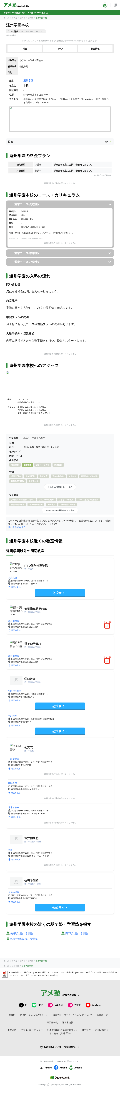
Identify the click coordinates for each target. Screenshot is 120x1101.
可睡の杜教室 (14, 690)
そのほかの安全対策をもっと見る (60, 510)
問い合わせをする (17, 527)
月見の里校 (13, 892)
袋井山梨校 (13, 620)
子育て (77, 1005)
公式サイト (60, 592)
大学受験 (58, 1005)
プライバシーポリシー (32, 1029)
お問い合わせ (101, 1029)
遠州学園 (28, 80)
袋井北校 (12, 577)
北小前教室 (13, 807)
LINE (40, 1005)
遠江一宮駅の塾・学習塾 (24, 938)
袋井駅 (30, 17)
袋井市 (22, 17)
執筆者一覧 (102, 1015)
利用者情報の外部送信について (62, 1029)
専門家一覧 (52, 1022)
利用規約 (12, 1029)
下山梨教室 (13, 758)
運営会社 (86, 1029)
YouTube (96, 1005)
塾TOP (6, 17)
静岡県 (14, 17)
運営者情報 (67, 1022)
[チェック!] (108, 626)
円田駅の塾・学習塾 (76, 933)
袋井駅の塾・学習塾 (21, 933)
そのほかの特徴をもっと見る (60, 487)
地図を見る (16, 587)
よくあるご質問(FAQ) (60, 1033)
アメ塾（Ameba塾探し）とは (34, 1015)
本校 (10, 849)
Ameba (48, 1067)
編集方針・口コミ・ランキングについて (72, 1015)
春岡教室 (12, 783)
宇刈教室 (12, 715)
